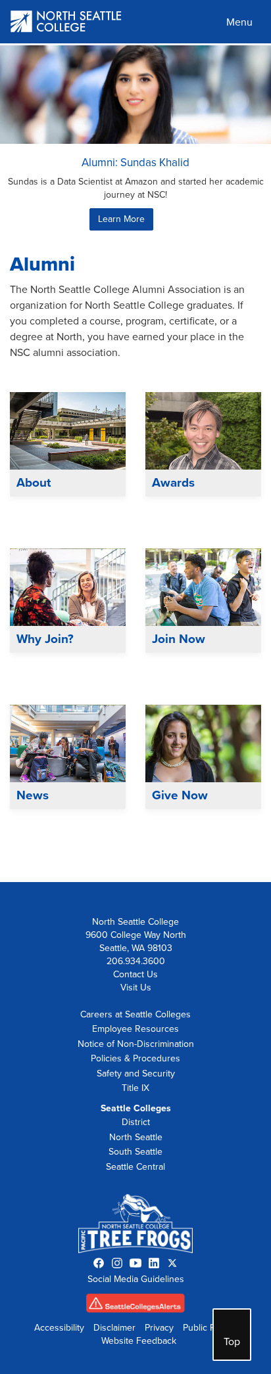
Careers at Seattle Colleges (135, 1014)
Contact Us (135, 974)
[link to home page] (66, 22)
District (136, 1122)
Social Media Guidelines (135, 1279)
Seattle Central (135, 1166)
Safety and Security (136, 1073)
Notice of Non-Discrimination (136, 1044)
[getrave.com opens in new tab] (135, 1306)
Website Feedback (138, 1340)
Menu (239, 22)
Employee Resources (135, 1028)
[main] (135, 462)
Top (232, 1341)
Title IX (135, 1088)
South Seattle (135, 1151)
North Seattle (135, 1137)
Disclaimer (114, 1327)
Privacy (159, 1327)
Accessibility (59, 1327)
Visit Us (135, 987)
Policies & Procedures (135, 1058)
